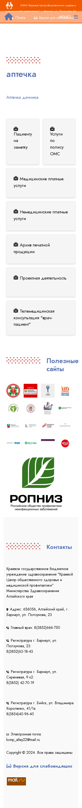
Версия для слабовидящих (42, 766)
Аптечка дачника (22, 97)
